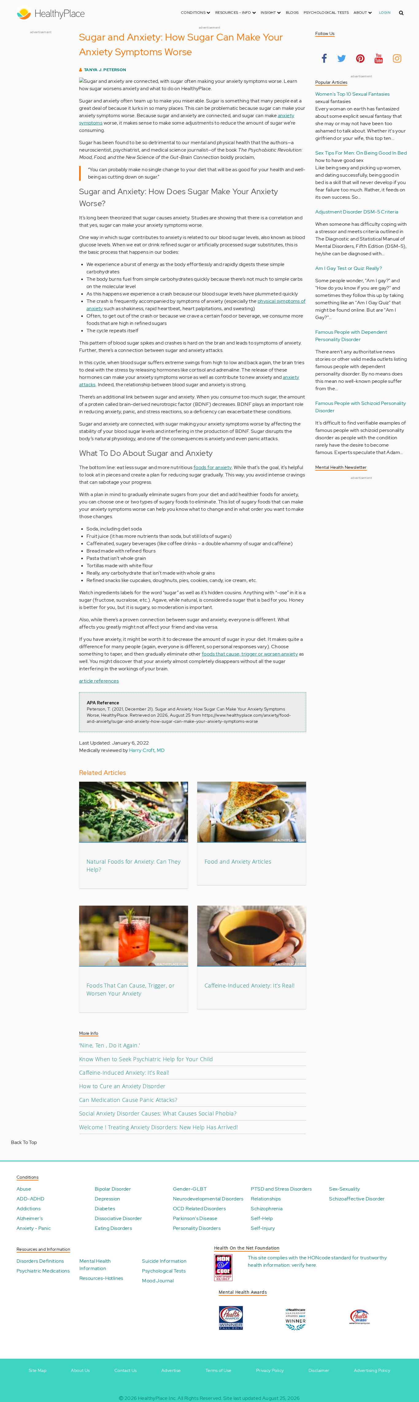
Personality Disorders (197, 1228)
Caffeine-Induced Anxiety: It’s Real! (249, 985)
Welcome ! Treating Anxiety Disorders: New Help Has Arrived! (158, 1127)
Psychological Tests (326, 12)
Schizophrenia (267, 1208)
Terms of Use (219, 1370)
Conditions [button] (193, 12)
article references (99, 681)
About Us (80, 1370)
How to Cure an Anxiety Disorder (122, 1086)
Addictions (28, 1208)
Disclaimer (319, 1370)
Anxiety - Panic (34, 1228)
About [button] (361, 12)
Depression (107, 1199)
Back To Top (24, 1142)
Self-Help (262, 1218)
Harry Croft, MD (147, 750)
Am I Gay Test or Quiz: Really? (348, 268)
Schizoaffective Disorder (357, 1199)
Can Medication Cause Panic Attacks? (128, 1099)
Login (384, 12)
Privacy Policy (270, 1370)
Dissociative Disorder (118, 1218)
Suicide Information (164, 1261)
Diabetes (105, 1208)
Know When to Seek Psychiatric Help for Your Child (146, 1059)
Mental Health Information (95, 1265)
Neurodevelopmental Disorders (208, 1199)
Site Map (37, 1370)
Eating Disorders (113, 1228)
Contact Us (125, 1370)
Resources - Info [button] (233, 12)
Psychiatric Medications (43, 1271)
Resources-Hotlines (101, 1278)
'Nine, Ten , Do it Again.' (109, 1045)
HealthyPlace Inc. (157, 1398)
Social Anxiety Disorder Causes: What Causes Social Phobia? (157, 1113)
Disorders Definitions (40, 1261)
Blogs (292, 12)
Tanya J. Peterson (105, 69)
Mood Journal (158, 1280)
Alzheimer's (30, 1218)
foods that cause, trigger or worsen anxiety (250, 654)
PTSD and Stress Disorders (281, 1189)
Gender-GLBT (190, 1189)
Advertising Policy (372, 1370)
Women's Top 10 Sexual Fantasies (352, 94)
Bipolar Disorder (113, 1189)
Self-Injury (263, 1228)
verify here (304, 1265)
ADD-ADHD (30, 1199)
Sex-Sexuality (344, 1189)
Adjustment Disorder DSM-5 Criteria (356, 212)
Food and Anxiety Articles (238, 861)
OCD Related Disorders (199, 1208)
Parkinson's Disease (195, 1218)
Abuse (24, 1189)
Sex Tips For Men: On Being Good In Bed (361, 153)
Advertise (171, 1370)
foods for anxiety (213, 467)
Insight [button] (269, 12)
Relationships (266, 1199)
